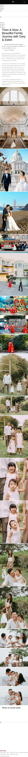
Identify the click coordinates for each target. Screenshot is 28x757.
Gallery (1, 6)
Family (5, 50)
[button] (14, 712)
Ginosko (4, 46)
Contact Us (2, 24)
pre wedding (20, 46)
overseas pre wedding (11, 46)
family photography (18, 44)
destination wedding (9, 44)
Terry (15, 48)
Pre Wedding (11, 50)
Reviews (2, 22)
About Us (2, 5)
